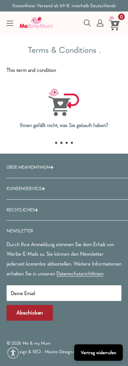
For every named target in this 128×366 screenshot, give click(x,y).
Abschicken (29, 312)
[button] (13, 352)
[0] (114, 23)
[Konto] (100, 23)
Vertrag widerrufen (98, 352)
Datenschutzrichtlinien (79, 273)
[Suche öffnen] (87, 23)
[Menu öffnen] (10, 23)
